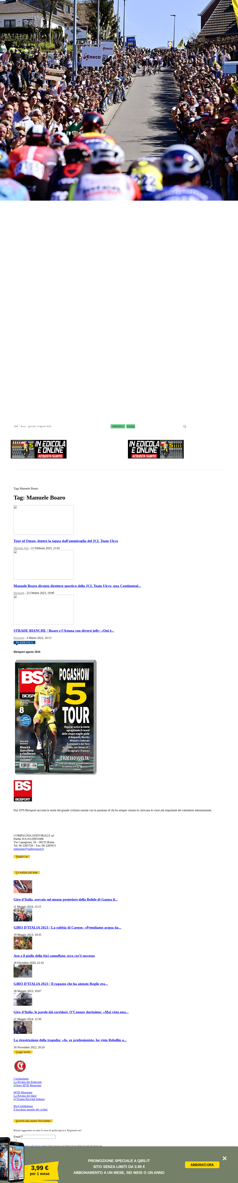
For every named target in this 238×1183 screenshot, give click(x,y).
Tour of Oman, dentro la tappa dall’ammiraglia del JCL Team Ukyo (66, 541)
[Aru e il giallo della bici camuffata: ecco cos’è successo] (23, 948)
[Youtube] (222, 426)
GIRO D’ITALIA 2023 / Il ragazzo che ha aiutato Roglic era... (61, 984)
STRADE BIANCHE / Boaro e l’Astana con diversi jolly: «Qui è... (64, 631)
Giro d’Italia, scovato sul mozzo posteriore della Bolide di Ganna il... (66, 899)
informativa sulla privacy (30, 1146)
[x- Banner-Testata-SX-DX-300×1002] (156, 457)
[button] (184, 426)
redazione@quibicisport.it (29, 848)
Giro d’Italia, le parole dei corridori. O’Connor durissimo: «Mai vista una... (71, 1012)
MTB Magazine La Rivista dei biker (25, 1094)
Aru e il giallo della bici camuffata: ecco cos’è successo (54, 956)
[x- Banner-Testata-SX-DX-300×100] (39, 457)
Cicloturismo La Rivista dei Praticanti (28, 1080)
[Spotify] (208, 426)
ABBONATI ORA (202, 1164)
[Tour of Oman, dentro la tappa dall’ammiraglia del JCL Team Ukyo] (44, 533)
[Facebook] (189, 426)
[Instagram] (194, 426)
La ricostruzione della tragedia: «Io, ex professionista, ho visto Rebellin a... (70, 1040)
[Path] (203, 426)
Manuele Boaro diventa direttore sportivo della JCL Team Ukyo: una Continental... (77, 586)
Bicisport (19, 592)
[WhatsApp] (217, 426)
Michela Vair (21, 548)
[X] (212, 426)
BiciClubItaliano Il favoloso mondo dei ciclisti (30, 1108)
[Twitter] (20, 866)
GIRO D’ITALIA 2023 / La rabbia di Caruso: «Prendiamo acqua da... (67, 927)
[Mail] (199, 426)
